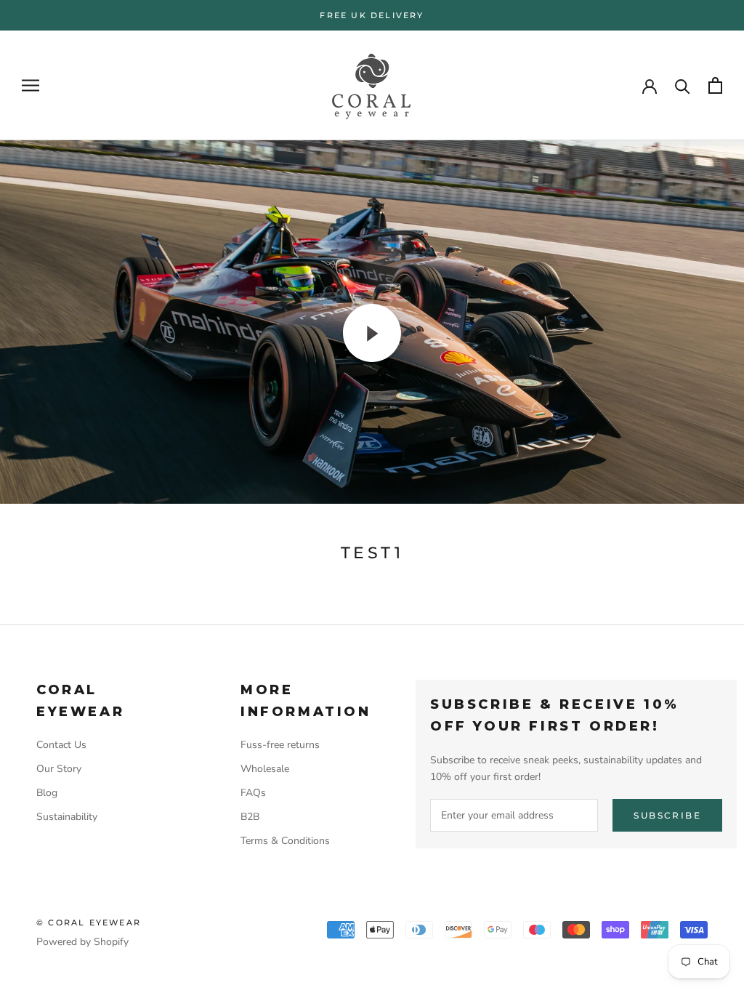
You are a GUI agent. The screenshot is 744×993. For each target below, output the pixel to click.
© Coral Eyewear (88, 922)
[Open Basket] (715, 85)
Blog (46, 793)
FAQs (253, 793)
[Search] (682, 85)
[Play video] (372, 333)
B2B (249, 817)
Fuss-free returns (280, 745)
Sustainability (66, 817)
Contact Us (61, 745)
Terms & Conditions (285, 841)
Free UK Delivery (372, 15)
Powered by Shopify (82, 942)
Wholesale (264, 769)
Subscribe (667, 815)
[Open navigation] (30, 85)
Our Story (58, 769)
